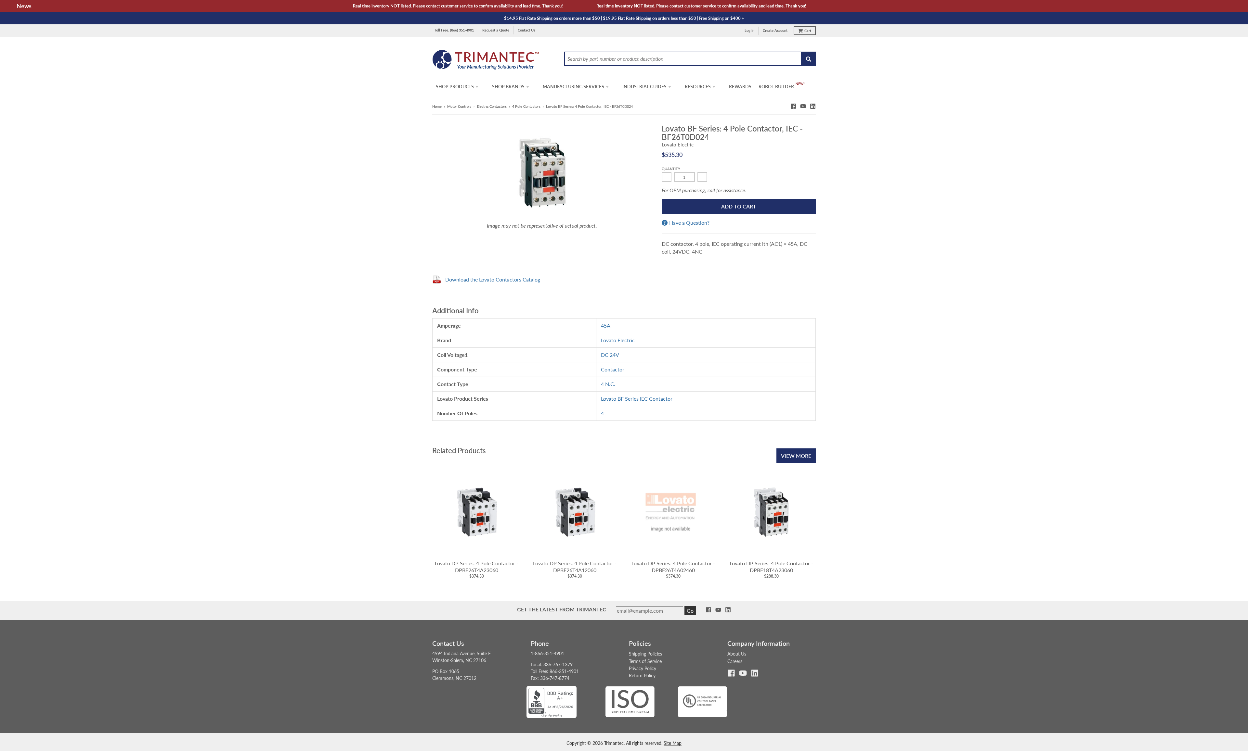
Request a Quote (495, 30)
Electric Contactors (492, 106)
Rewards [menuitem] (740, 86)
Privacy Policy (642, 668)
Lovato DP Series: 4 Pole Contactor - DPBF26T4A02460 (673, 566)
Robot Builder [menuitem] (776, 86)
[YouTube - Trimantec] (803, 106)
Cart (807, 31)
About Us (736, 654)
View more (796, 456)
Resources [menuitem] (698, 86)
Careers (734, 661)
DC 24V (610, 355)
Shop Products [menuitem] (455, 86)
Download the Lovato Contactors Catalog (492, 279)
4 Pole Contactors (526, 106)
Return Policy (642, 675)
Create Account (775, 30)
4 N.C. (608, 384)
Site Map (673, 743)
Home (437, 106)
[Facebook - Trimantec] (793, 106)
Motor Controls (459, 106)
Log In (749, 30)
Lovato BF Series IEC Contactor (636, 398)
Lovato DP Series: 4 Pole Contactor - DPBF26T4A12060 (575, 566)
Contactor (612, 369)
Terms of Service (645, 661)
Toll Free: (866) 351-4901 (454, 30)
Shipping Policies (645, 654)
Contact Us (526, 30)
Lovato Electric (678, 144)
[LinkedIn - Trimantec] (813, 106)
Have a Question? (689, 223)
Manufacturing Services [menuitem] (573, 86)
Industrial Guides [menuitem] (644, 86)
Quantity (671, 169)
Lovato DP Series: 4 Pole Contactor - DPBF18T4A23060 (771, 566)
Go (690, 610)
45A (605, 325)
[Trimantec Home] (486, 61)
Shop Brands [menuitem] (508, 86)
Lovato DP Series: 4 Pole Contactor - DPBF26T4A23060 (476, 566)
